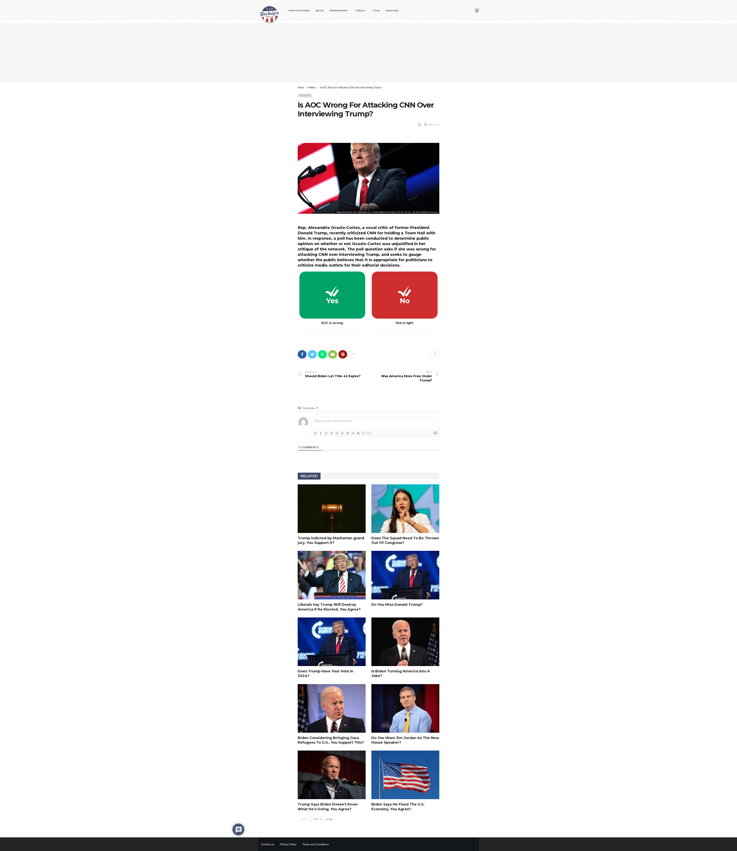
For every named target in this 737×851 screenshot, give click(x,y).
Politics (305, 95)
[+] (369, 433)
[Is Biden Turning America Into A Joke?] (405, 641)
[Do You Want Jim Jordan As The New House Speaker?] (405, 708)
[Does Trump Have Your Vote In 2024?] (332, 641)
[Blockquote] (347, 433)
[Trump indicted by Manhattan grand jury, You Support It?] (332, 508)
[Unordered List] (342, 433)
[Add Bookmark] (435, 353)
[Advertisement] (368, 53)
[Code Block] (353, 433)
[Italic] (320, 433)
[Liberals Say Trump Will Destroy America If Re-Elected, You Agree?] (332, 575)
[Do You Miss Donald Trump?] (405, 575)
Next (316, 819)
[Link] (358, 433)
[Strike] (331, 433)
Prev (305, 819)
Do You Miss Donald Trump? (397, 604)
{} (363, 433)
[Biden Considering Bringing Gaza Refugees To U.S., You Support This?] (332, 708)
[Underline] (326, 433)
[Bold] (315, 433)
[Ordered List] (337, 433)
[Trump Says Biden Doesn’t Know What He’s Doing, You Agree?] (332, 775)
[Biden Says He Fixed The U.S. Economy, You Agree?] (405, 775)
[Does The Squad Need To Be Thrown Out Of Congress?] (405, 508)
